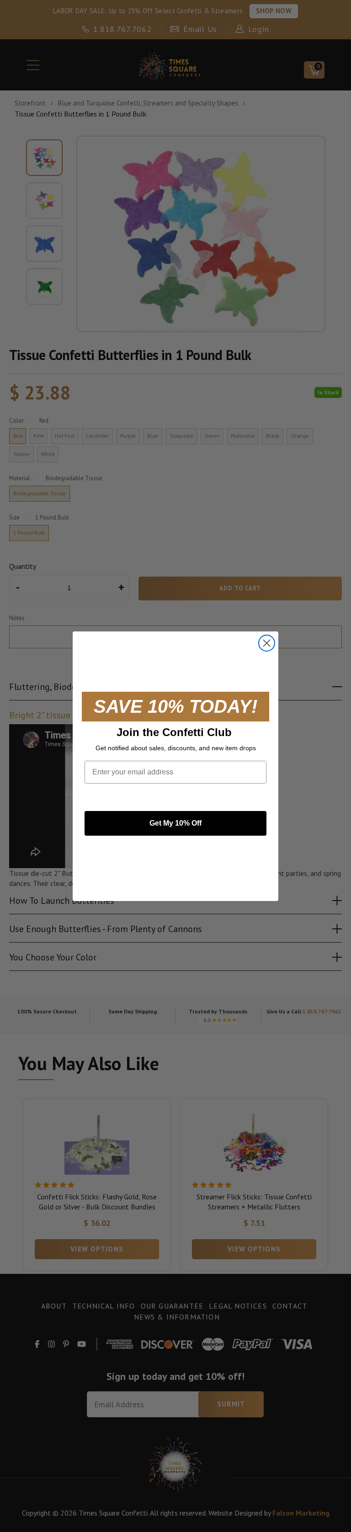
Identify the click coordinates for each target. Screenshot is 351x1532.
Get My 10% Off (175, 823)
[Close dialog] (267, 643)
